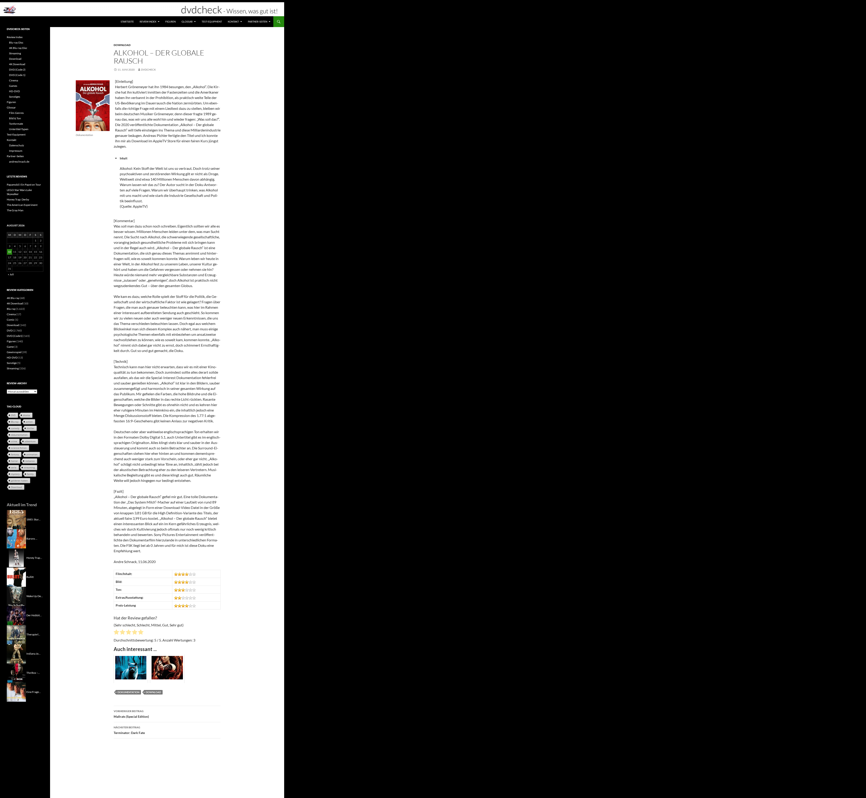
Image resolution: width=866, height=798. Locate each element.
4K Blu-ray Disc (18, 48)
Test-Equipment (212, 21)
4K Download (17, 64)
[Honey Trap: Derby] (16, 557)
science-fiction (19, 447)
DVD (10, 330)
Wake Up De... (34, 596)
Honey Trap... (34, 557)
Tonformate (16, 123)
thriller (30, 428)
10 (9, 251)
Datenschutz (16, 145)
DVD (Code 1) (17, 75)
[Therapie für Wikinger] (16, 634)
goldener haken (19, 480)
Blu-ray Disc (16, 42)
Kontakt (233, 21)
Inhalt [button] (123, 158)
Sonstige (12, 363)
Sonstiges (14, 96)
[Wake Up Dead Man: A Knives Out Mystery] (16, 596)
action (29, 421)
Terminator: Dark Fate (129, 730)
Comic (10, 319)
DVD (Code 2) (17, 69)
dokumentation (128, 692)
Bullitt (30, 576)
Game (10, 346)
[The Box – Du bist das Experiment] (16, 672)
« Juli (11, 274)
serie (13, 467)
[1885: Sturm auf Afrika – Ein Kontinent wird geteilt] (16, 519)
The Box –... (33, 672)
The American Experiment (22, 205)
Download (122, 45)
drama (26, 415)
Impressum (15, 150)
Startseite (127, 21)
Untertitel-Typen (18, 129)
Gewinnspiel (14, 352)
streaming (29, 467)
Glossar (187, 21)
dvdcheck (148, 69)
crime (14, 441)
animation (31, 454)
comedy (15, 428)
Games (13, 85)
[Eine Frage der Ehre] (16, 691)
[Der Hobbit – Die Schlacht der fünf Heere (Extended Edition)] (16, 615)
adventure (30, 441)
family (30, 474)
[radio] (116, 632)
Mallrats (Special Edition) (131, 713)
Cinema (13, 80)
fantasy (15, 454)
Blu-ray (11, 308)
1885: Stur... (33, 519)
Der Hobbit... (34, 615)
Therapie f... (33, 634)
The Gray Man (15, 210)
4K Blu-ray (13, 298)
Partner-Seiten (257, 21)
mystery (15, 474)
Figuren (170, 21)
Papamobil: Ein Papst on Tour (24, 184)
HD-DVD (14, 91)
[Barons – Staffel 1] (16, 538)
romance (30, 460)
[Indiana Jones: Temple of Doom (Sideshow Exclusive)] (16, 653)
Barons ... (31, 538)
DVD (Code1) (15, 336)
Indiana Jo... (33, 653)
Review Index (148, 21)
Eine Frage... (33, 691)
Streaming (15, 53)
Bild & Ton (15, 118)
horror (14, 460)
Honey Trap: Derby (18, 199)
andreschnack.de (19, 161)
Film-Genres (16, 113)
